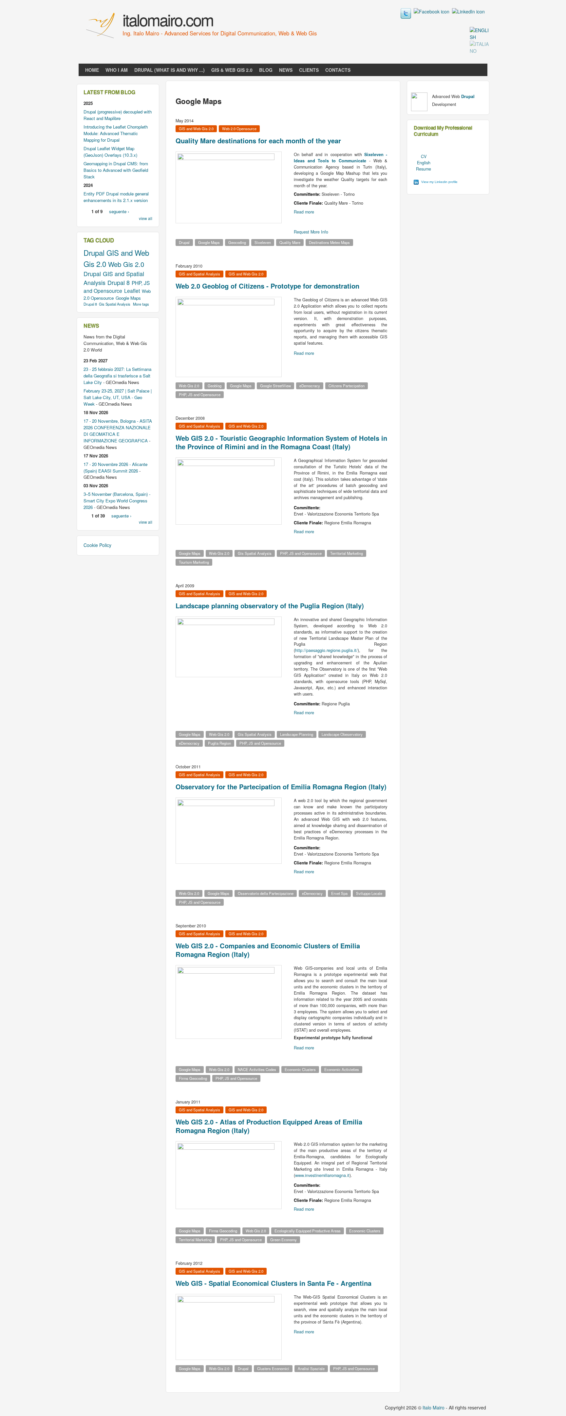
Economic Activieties (341, 1069)
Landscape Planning (296, 734)
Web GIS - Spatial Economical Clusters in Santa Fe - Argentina (273, 1283)
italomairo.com (168, 19)
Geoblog (214, 385)
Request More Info (311, 232)
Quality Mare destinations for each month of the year (258, 140)
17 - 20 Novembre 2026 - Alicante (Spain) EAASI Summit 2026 (115, 467)
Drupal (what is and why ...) (169, 70)
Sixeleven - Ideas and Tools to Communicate (340, 158)
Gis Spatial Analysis (255, 553)
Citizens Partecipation (347, 385)
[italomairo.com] (101, 39)
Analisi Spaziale (311, 1368)
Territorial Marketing (346, 553)
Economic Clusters (300, 1069)
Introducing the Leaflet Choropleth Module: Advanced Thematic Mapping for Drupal (116, 133)
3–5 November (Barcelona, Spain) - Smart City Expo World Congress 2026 (117, 500)
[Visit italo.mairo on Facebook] (431, 11)
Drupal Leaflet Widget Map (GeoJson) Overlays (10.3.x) (110, 151)
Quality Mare (289, 242)
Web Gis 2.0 (189, 385)
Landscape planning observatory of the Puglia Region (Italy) (270, 605)
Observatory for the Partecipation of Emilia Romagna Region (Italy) (281, 786)
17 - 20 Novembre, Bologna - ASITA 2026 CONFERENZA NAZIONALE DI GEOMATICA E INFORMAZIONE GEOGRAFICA (118, 431)
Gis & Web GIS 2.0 (232, 70)
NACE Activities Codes (257, 1069)
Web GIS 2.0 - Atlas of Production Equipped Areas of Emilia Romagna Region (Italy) (269, 1126)
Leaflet (132, 290)
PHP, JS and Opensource (199, 394)
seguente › (119, 211)
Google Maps (209, 242)
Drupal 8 (118, 282)
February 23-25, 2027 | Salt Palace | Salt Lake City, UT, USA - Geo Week (118, 397)
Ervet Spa (339, 893)
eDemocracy (309, 385)
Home (92, 70)
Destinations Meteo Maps (329, 242)
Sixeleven (263, 242)
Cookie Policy (97, 545)
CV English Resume (423, 162)
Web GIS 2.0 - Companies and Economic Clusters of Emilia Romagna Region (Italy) (268, 950)
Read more (304, 212)
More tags (141, 304)
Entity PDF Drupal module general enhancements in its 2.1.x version (116, 197)
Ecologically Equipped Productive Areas (307, 1230)
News (285, 70)
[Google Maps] (479, 37)
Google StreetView (275, 385)
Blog (266, 70)
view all (145, 218)
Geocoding (237, 242)
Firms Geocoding (193, 1078)
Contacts (337, 70)
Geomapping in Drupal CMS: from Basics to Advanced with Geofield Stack (116, 170)
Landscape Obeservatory (342, 734)
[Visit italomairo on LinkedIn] (468, 11)
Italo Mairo (433, 1407)
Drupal (184, 242)
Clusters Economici (273, 1368)
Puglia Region (219, 743)
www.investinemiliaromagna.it (322, 1175)
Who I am (116, 70)
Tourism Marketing (194, 562)
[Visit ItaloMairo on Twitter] (406, 16)
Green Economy (283, 1239)
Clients (309, 70)
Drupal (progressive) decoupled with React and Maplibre (118, 115)
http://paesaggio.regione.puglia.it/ (326, 650)
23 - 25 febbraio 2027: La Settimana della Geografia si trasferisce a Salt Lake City (117, 375)
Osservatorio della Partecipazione (265, 893)
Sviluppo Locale (369, 893)
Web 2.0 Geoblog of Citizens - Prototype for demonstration (267, 286)
